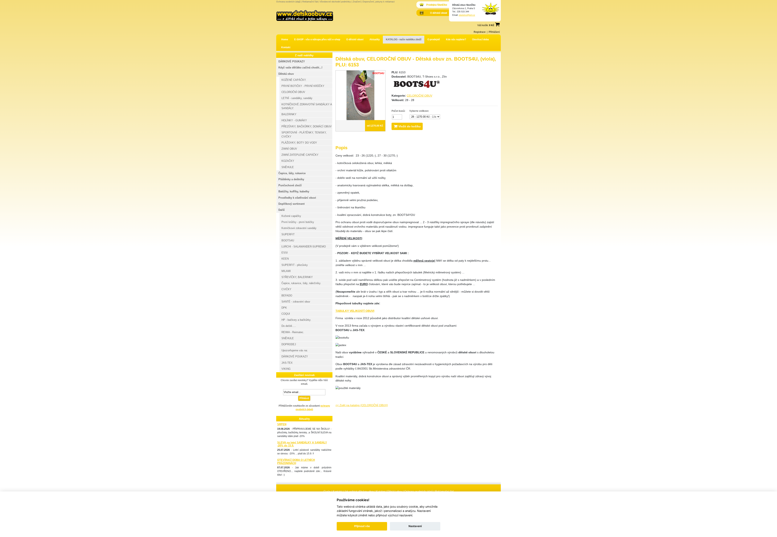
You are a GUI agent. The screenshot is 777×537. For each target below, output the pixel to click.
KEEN (285, 258)
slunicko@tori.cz (467, 15)
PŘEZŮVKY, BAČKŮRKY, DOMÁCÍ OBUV (306, 126)
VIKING (286, 368)
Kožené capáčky (291, 215)
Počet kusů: (398, 111)
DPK (284, 307)
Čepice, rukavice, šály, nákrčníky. (301, 283)
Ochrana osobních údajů (288, 1)
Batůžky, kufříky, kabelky (293, 191)
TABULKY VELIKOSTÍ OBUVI (354, 310)
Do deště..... (288, 325)
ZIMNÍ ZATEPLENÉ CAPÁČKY (299, 154)
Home (284, 39)
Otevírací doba (480, 39)
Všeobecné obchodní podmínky (335, 1)
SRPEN (281, 424)
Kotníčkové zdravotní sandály (298, 228)
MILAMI (286, 271)
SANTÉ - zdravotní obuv (295, 301)
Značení (357, 1)
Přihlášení (494, 32)
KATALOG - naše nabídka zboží (403, 39)
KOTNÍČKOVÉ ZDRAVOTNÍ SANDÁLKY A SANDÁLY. (306, 106)
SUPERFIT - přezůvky (294, 264)
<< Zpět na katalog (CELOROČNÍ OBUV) (361, 405)
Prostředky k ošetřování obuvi (297, 197)
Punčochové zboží (290, 185)
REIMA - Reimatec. (292, 332)
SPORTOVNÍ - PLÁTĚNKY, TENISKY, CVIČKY (304, 134)
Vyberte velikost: (419, 111)
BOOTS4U (287, 240)
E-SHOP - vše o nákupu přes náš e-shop (317, 39)
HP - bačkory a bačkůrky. (296, 319)
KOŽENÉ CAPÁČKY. (293, 79)
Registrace (480, 32)
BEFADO (286, 295)
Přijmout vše (362, 526)
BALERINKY (288, 114)
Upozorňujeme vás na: (294, 350)
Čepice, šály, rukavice (292, 173)
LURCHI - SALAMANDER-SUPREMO (303, 246)
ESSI (284, 252)
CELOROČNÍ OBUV (419, 95)
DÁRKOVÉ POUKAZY (291, 61)
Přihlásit (304, 398)
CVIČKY (286, 289)
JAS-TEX (287, 362)
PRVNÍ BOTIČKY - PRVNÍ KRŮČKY (302, 85)
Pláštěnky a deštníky (291, 179)
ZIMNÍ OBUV (289, 148)
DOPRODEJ (288, 344)
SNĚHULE (287, 167)
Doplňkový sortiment (291, 203)
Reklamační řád (310, 1)
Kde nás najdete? (456, 39)
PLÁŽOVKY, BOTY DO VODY (299, 142)
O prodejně (433, 39)
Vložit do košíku (409, 126)
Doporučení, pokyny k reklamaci (379, 1)
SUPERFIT (288, 234)
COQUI (285, 313)
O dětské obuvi (354, 39)
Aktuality (374, 39)
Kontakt (285, 47)
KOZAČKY (287, 160)
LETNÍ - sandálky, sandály (296, 98)
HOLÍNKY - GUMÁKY (294, 120)
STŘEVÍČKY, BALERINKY (297, 277)
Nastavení (415, 526)
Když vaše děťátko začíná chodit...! (300, 67)
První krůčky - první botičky (297, 222)
